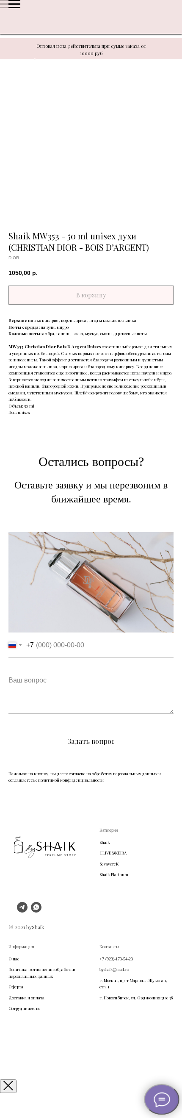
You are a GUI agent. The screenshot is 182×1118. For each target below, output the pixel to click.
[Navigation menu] (14, 4)
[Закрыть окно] (8, 1086)
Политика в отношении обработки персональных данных (41, 972)
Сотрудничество (24, 1008)
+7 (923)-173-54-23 (116, 959)
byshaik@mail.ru (114, 969)
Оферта (15, 987)
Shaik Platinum (113, 874)
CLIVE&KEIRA (113, 853)
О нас (13, 959)
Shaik (104, 842)
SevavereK (109, 864)
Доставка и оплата (26, 998)
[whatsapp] (36, 910)
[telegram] (22, 910)
